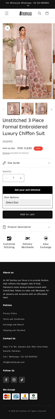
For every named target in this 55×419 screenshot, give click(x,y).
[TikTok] (22, 380)
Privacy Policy (10, 313)
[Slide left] (3, 109)
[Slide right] (51, 109)
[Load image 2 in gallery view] (27, 109)
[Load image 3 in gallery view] (41, 109)
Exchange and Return (13, 324)
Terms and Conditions (13, 319)
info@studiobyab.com (14, 362)
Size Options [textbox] (11, 197)
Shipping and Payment (14, 330)
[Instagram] (14, 380)
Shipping (6, 153)
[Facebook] (6, 380)
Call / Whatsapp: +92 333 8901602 (20, 356)
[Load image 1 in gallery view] (14, 109)
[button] (6, 13)
